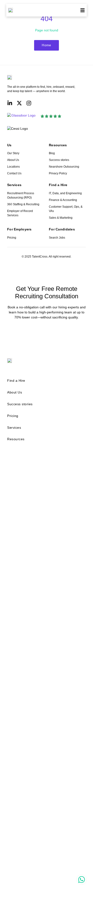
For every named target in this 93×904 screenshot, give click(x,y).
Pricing (11, 237)
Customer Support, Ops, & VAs (66, 209)
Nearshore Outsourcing (64, 166)
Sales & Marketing (60, 217)
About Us (13, 160)
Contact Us (14, 173)
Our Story (13, 153)
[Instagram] (28, 103)
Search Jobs (57, 237)
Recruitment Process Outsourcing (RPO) (20, 195)
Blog (52, 153)
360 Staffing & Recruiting (23, 204)
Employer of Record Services (20, 213)
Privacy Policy (58, 173)
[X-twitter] (19, 103)
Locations (13, 166)
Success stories (59, 160)
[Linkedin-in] (9, 103)
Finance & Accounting (63, 200)
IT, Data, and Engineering (65, 193)
